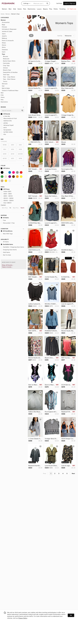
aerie (5, 127)
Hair (3, 86)
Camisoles (6, 63)
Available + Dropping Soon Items (13, 247)
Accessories (6, 22)
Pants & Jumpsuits (8, 40)
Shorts (4, 45)
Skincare (4, 84)
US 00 (5, 145)
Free (4, 220)
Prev (44, 473)
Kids (2, 95)
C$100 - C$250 (8, 198)
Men (2, 93)
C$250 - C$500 (8, 200)
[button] (26, 3)
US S (12, 158)
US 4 (4, 149)
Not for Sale (7, 255)
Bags (3, 24)
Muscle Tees (7, 70)
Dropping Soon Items (10, 250)
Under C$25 (7, 191)
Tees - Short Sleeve (9, 79)
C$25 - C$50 (7, 194)
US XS (4, 158)
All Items (6, 218)
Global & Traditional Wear (10, 90)
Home (2, 14)
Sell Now (59, 3)
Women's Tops (15, 14)
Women (8, 14)
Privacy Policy (22, 618)
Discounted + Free (9, 223)
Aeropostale (7, 130)
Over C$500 (7, 203)
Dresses (4, 27)
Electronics (4, 102)
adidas (5, 123)
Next (73, 473)
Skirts (4, 47)
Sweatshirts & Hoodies (10, 72)
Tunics (5, 81)
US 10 (4, 154)
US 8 (20, 149)
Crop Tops (6, 65)
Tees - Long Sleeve (9, 77)
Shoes (4, 43)
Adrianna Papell (8, 125)
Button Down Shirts (9, 61)
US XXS (20, 154)
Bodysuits (6, 59)
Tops (3, 54)
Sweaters (5, 49)
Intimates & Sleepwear (9, 29)
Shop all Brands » (7, 265)
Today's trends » (7, 267)
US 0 (12, 145)
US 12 (12, 154)
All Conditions (7, 231)
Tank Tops (6, 74)
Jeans (4, 34)
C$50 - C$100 (8, 196)
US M (20, 158)
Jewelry (4, 36)
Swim (4, 52)
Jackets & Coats (7, 31)
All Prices (6, 189)
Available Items (8, 244)
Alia (4, 134)
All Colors (6, 168)
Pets (2, 99)
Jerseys (5, 68)
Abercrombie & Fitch (10, 118)
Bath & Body (6, 88)
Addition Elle (7, 121)
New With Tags (8, 234)
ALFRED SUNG (8, 132)
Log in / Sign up (70, 3)
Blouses (5, 56)
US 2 (20, 145)
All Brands (6, 114)
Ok (71, 615)
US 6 (12, 149)
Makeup (4, 38)
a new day (6, 116)
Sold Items (6, 252)
